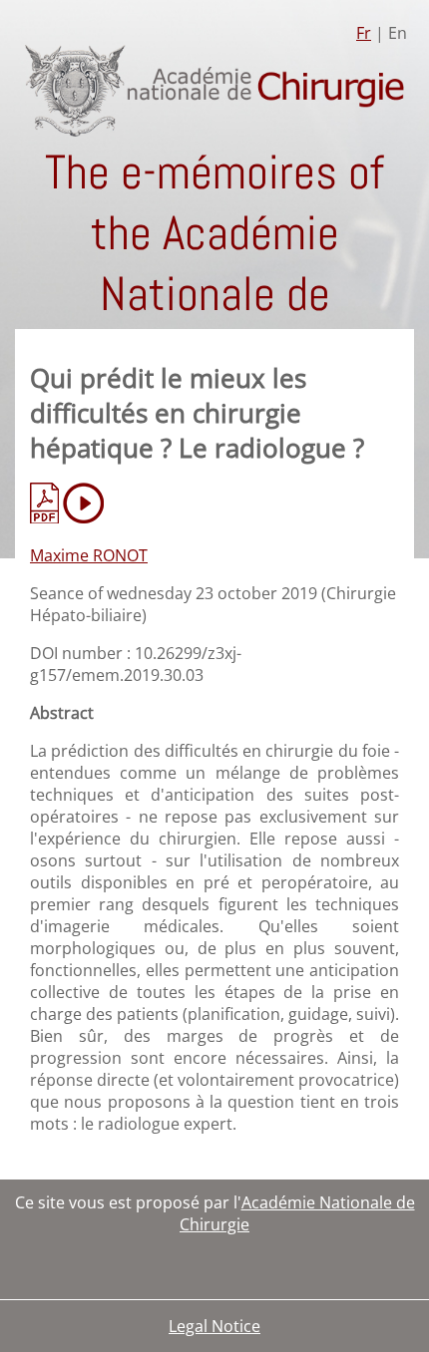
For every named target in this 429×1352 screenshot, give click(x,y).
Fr (363, 33)
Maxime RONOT (89, 555)
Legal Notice (214, 1326)
